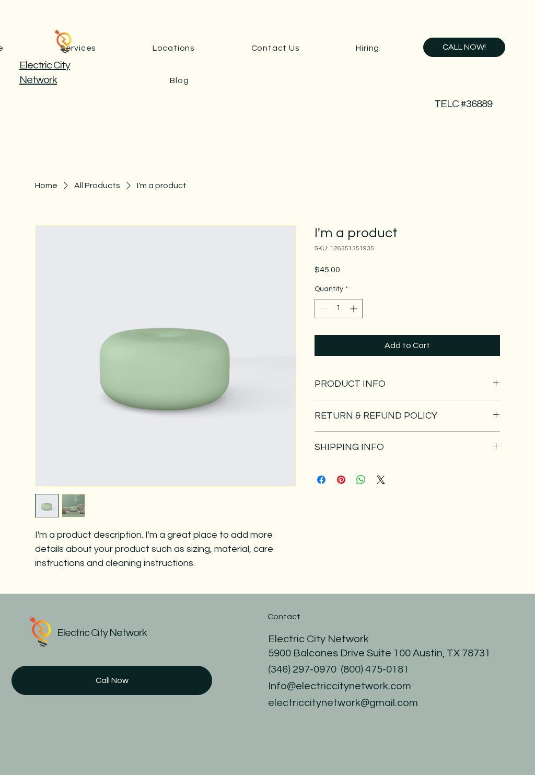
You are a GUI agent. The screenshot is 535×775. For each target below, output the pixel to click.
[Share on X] (381, 479)
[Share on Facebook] (321, 479)
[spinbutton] (338, 308)
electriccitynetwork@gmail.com (343, 703)
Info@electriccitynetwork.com (339, 686)
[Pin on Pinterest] (341, 479)
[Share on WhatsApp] (361, 479)
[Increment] (354, 308)
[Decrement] (322, 308)
